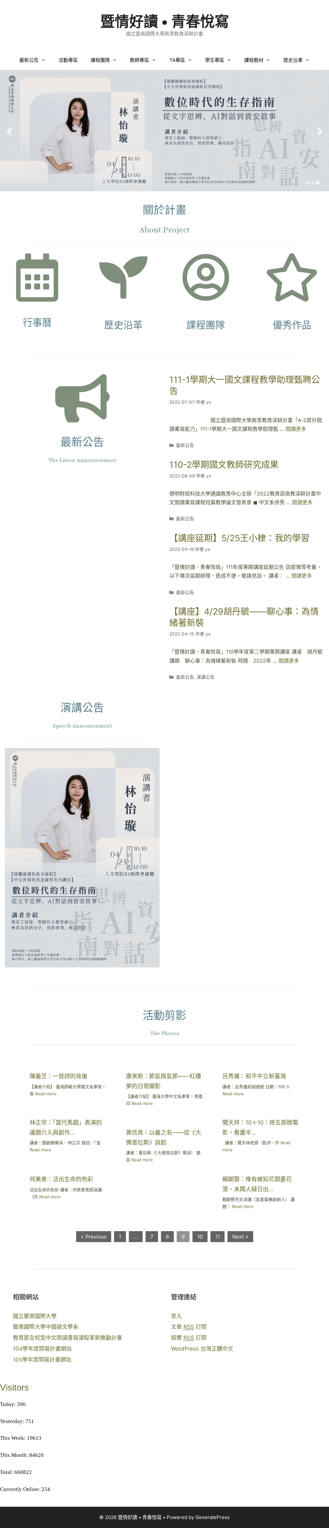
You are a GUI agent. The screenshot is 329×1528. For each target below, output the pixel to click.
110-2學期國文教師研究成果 (224, 464)
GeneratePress (212, 1517)
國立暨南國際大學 (35, 1316)
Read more (46, 1093)
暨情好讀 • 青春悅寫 (164, 21)
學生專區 (214, 60)
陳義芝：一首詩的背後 (58, 1076)
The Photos (164, 1033)
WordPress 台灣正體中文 (202, 1348)
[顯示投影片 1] (308, 182)
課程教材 (253, 60)
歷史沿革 (293, 60)
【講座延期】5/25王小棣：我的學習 (239, 538)
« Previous (93, 1236)
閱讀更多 (296, 429)
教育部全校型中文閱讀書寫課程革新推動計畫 (67, 1338)
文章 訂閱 (189, 1327)
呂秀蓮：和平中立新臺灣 (254, 1076)
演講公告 (206, 677)
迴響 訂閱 (189, 1338)
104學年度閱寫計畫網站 (42, 1348)
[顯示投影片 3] (317, 182)
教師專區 (139, 60)
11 (217, 1236)
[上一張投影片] (9, 131)
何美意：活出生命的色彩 (61, 1179)
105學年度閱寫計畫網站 (42, 1359)
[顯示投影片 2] (313, 182)
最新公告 (29, 60)
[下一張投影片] (319, 131)
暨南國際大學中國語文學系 (45, 1327)
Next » (240, 1236)
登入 (176, 1316)
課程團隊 (100, 60)
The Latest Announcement (82, 460)
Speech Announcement (82, 726)
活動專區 (68, 60)
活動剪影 (164, 1015)
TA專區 (177, 60)
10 (200, 1236)
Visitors (14, 1387)
